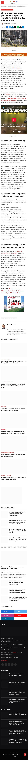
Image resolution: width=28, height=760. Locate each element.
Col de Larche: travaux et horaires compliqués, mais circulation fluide (16, 582)
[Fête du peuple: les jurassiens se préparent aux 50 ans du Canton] (4, 715)
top (16, 318)
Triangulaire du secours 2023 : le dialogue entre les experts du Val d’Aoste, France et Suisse (18, 741)
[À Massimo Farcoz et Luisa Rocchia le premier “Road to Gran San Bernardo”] (4, 724)
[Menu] (2, 2)
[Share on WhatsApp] (18, 27)
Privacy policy (4, 660)
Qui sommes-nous (7, 754)
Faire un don (19, 754)
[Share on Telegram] (23, 27)
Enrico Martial (7, 23)
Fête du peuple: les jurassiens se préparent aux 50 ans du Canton (17, 713)
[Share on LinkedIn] (12, 27)
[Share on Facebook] (7, 27)
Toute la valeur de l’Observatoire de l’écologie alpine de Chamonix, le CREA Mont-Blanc (12, 291)
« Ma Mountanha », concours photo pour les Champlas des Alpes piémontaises (17, 692)
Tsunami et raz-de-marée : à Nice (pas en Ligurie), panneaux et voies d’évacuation (18, 598)
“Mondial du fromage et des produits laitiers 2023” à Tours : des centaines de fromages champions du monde (17, 732)
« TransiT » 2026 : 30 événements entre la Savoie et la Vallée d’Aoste (18, 701)
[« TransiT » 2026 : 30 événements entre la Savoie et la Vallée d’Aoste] (4, 702)
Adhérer (14, 754)
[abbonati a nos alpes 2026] (14, 56)
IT (25, 754)
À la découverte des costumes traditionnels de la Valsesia (17, 683)
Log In (15, 756)
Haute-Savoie (10, 318)
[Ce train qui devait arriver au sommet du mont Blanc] (4, 676)
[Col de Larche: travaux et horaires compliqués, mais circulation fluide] (4, 583)
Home (2, 6)
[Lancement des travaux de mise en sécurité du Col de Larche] (14, 558)
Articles (5, 6)
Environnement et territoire (7, 9)
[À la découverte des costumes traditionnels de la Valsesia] (4, 684)
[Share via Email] (15, 27)
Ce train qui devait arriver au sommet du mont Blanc (17, 674)
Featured (4, 318)
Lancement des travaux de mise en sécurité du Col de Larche (12, 568)
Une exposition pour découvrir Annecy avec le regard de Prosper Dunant (13, 362)
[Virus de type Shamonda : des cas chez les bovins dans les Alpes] (14, 443)
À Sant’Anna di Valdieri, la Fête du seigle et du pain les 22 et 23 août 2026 (13, 409)
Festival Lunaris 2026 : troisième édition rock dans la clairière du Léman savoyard (13, 432)
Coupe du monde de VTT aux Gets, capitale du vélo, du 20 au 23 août (13, 478)
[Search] (26, 2)
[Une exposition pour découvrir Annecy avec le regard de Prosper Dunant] (14, 350)
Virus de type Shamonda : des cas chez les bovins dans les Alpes (13, 455)
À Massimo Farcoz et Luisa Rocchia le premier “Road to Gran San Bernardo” (16, 723)
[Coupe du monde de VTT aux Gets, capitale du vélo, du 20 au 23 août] (14, 466)
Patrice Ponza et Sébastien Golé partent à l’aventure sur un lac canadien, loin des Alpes (13, 385)
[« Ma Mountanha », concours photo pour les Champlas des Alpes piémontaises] (4, 693)
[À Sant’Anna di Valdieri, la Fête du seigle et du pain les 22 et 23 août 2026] (14, 398)
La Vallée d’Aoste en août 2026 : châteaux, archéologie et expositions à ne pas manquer (17, 590)
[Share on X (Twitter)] (10, 27)
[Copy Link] (20, 27)
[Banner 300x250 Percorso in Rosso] (14, 311)
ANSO (14, 652)
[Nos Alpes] (14, 2)
